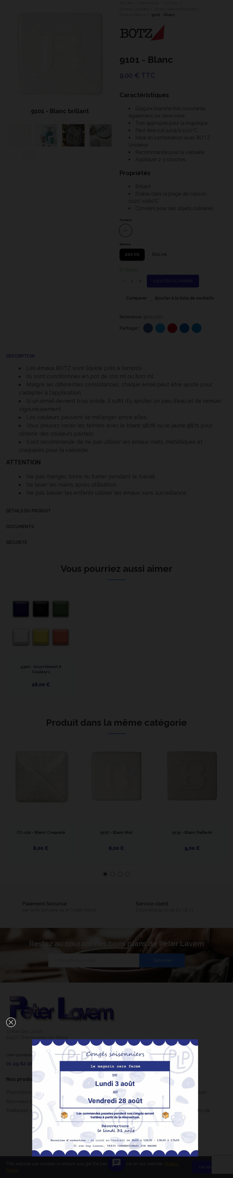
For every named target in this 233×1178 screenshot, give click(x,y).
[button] (11, 1022)
